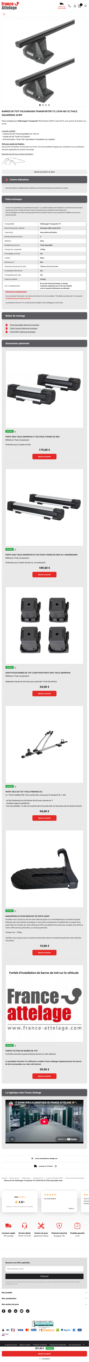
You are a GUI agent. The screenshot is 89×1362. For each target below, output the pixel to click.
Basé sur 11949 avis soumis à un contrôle (20, 1206)
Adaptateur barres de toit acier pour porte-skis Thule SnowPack (37, 673)
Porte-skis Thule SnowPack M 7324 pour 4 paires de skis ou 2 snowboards (41, 555)
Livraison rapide (8, 1233)
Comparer (46, 1359)
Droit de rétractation (75, 1345)
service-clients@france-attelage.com (46, 1158)
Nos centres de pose (10, 1304)
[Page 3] (46, 105)
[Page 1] (40, 105)
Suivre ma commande (62, 7)
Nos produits (7, 1292)
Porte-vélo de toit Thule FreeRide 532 (23, 792)
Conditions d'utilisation (40, 1345)
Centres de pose (41, 1233)
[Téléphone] (70, 5)
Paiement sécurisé (59, 1233)
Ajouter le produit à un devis (44, 172)
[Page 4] (49, 105)
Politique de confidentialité (58, 1345)
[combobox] (44, 14)
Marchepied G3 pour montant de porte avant (27, 916)
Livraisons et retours (11, 1345)
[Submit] (4, 14)
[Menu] (85, 5)
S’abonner (44, 1276)
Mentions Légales (25, 1345)
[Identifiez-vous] (75, 5)
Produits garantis (77, 1233)
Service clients (25, 1233)
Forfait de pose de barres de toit (21, 1051)
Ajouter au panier (44, 456)
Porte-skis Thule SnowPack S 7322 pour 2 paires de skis (32, 437)
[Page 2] (43, 105)
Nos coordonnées (9, 1298)
